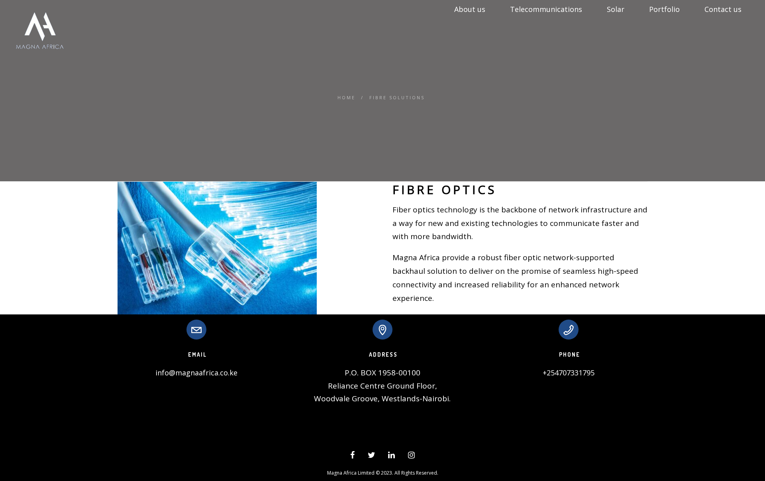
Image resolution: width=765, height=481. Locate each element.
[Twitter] (371, 456)
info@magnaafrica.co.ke (196, 372)
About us (469, 9)
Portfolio (664, 9)
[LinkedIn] (391, 456)
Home (346, 97)
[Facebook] (352, 456)
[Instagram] (411, 456)
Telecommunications (546, 9)
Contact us (722, 9)
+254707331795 (568, 372)
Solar (615, 9)
